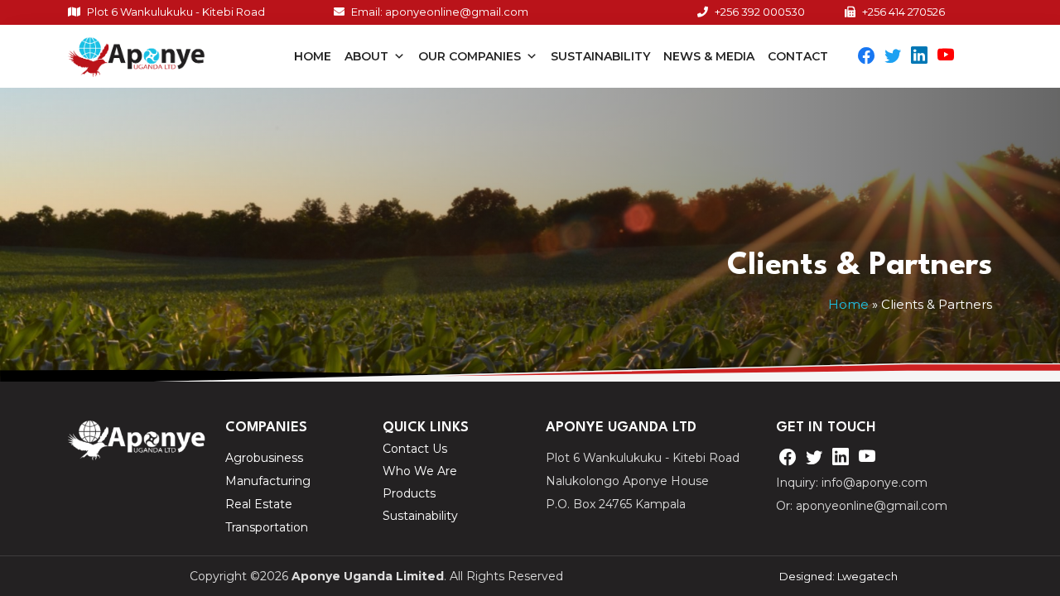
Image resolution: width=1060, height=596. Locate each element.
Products (409, 494)
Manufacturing (268, 480)
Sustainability (600, 56)
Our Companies (469, 56)
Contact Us (415, 449)
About (366, 56)
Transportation (266, 527)
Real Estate (258, 504)
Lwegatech (867, 576)
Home (312, 56)
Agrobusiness (264, 457)
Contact (798, 56)
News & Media (708, 56)
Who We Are (420, 471)
